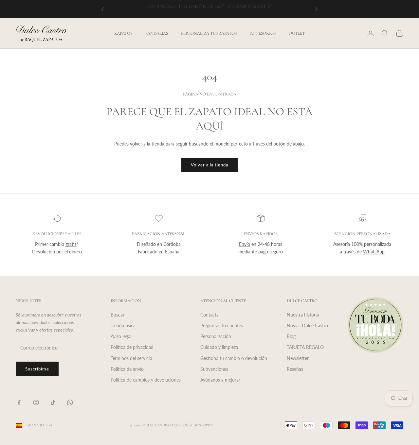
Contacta (209, 314)
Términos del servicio (131, 358)
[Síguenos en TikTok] (53, 402)
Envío (244, 244)
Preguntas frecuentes (221, 325)
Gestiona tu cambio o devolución (233, 358)
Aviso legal (121, 336)
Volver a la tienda (209, 164)
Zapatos (123, 33)
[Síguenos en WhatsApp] (70, 402)
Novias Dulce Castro (307, 325)
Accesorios (263, 33)
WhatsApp (374, 251)
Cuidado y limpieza (219, 347)
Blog (291, 336)
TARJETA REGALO (305, 347)
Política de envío (127, 369)
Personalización (215, 336)
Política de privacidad (132, 347)
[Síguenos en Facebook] (19, 402)
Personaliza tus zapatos (209, 33)
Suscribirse (37, 368)
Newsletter (298, 358)
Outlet (297, 33)
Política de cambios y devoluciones (146, 380)
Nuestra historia (303, 314)
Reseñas (295, 369)
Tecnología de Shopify (191, 425)
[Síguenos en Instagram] (36, 402)
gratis (71, 244)
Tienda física (123, 325)
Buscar (117, 314)
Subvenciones (214, 369)
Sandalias (156, 33)
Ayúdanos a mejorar (220, 380)
